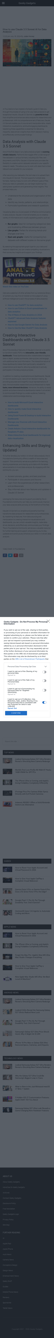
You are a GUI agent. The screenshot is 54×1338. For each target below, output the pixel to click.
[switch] (44, 672)
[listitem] (27, 666)
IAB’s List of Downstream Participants (30, 659)
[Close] (49, 622)
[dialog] (27, 669)
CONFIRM (16, 713)
